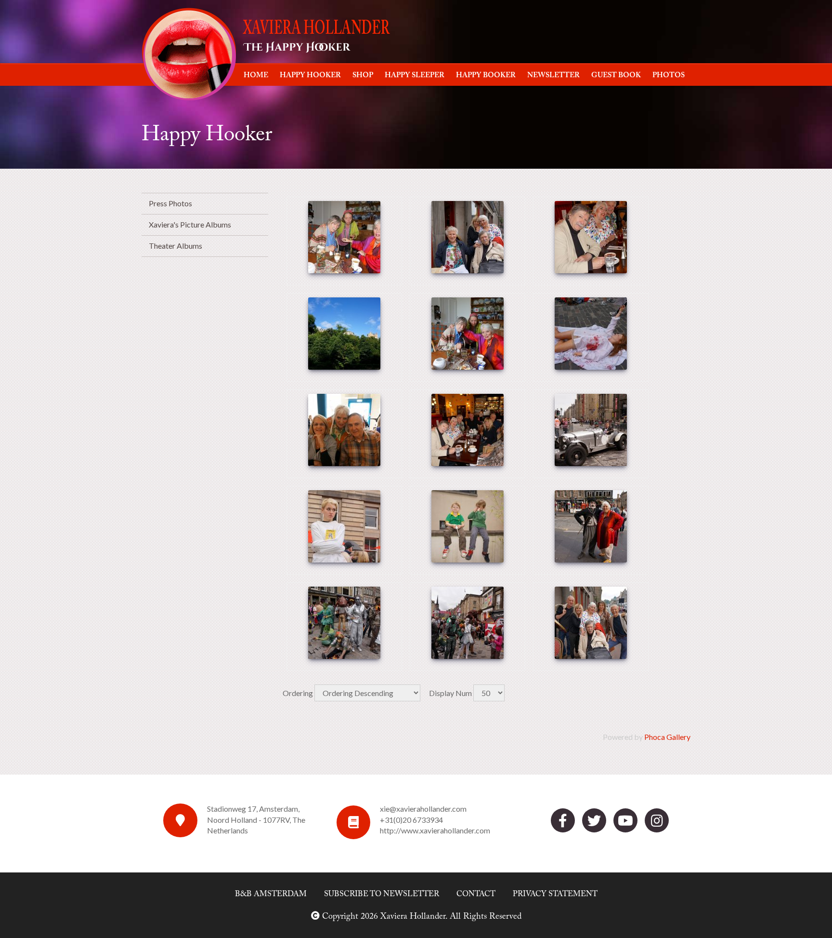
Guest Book (616, 75)
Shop (362, 75)
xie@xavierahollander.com (423, 808)
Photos (668, 75)
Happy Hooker (310, 75)
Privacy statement (555, 894)
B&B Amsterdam (271, 894)
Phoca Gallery (667, 736)
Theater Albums (175, 245)
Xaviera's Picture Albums (190, 224)
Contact (475, 894)
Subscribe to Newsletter (381, 894)
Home (256, 75)
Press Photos (170, 203)
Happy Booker (486, 75)
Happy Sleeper (414, 75)
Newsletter (553, 75)
